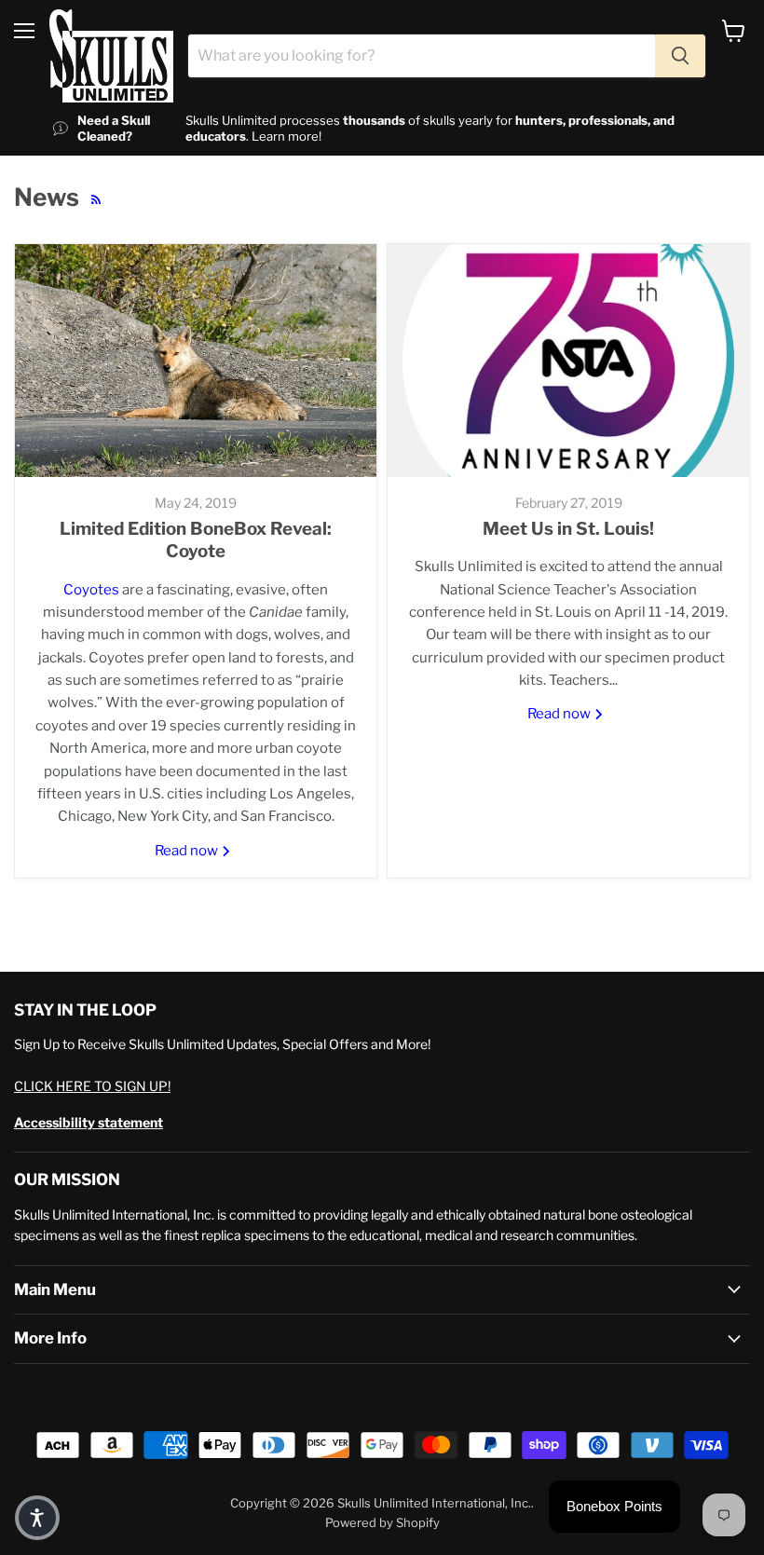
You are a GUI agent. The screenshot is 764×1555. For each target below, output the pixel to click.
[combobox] (421, 55)
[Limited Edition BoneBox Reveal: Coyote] (195, 360)
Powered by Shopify (382, 1522)
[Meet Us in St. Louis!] (568, 360)
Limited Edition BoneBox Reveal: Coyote (196, 540)
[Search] (680, 55)
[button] (37, 1517)
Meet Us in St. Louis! (568, 528)
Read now (188, 850)
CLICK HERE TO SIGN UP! (92, 1086)
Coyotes (91, 589)
